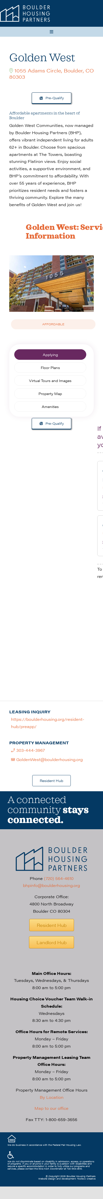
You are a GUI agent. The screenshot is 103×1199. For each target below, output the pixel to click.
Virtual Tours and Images (50, 380)
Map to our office (51, 1108)
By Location (52, 1097)
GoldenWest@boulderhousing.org (49, 759)
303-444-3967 (30, 750)
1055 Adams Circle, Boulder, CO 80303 (51, 73)
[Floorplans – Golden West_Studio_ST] (25, 7)
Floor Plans (50, 367)
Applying (50, 354)
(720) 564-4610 (59, 878)
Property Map (50, 393)
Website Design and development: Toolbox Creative (67, 1178)
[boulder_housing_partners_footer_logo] (51, 848)
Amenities (50, 406)
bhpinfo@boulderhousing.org (51, 885)
